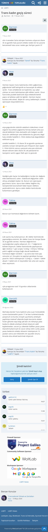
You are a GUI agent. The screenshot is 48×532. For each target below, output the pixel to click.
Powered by (15, 529)
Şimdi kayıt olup (35, 371)
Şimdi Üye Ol (33, 379)
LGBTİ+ (10, 354)
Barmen (7, 16)
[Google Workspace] (24, 472)
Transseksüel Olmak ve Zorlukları (21, 496)
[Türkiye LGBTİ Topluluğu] (13, 3)
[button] (4, 397)
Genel (27, 60)
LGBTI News (24, 482)
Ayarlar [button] (42, 398)
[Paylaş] (45, 20)
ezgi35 (11, 407)
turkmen (12, 426)
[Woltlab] (24, 458)
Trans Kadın (30, 351)
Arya (9, 499)
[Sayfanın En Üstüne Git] (44, 529)
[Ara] (33, 3)
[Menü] (45, 3)
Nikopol (10, 58)
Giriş (12, 379)
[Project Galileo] (24, 444)
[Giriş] (39, 3)
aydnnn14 (12, 397)
